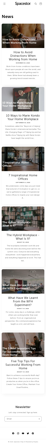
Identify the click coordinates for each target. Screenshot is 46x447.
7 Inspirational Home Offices (23, 177)
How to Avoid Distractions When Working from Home (23, 56)
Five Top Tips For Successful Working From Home (23, 365)
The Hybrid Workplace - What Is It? (23, 236)
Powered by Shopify (32, 442)
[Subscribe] (39, 418)
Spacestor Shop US (20, 442)
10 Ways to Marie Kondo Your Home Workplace (23, 117)
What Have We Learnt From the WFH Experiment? (23, 301)
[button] (4, 3)
